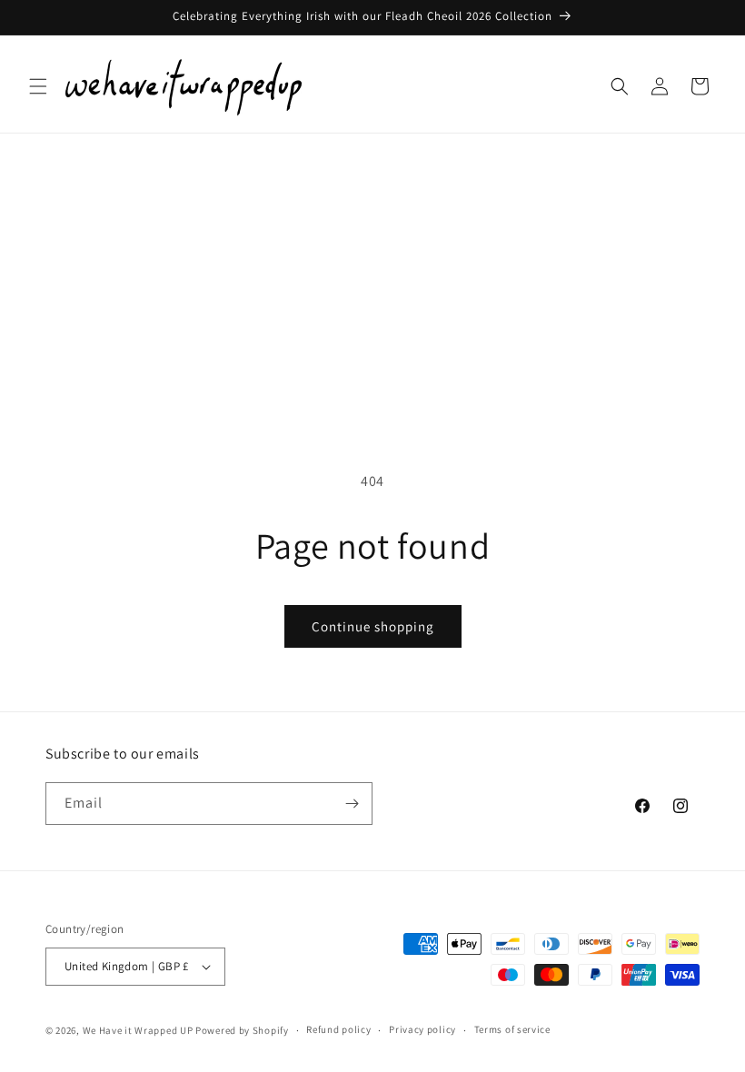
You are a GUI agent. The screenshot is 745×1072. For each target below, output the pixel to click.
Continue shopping (373, 626)
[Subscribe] (352, 803)
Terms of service (512, 1029)
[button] (38, 86)
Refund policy (338, 1029)
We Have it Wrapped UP (139, 1030)
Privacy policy (422, 1029)
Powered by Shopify (242, 1030)
